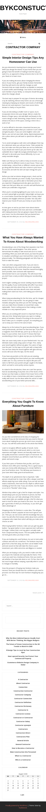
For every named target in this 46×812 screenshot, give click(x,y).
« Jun (22, 795)
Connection (23, 687)
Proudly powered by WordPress (16, 805)
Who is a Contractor (23, 760)
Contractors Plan (23, 737)
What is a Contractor (23, 756)
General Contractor (23, 744)
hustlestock (23, 808)
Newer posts (37, 593)
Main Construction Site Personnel (23, 752)
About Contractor (23, 683)
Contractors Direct (23, 733)
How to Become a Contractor (23, 748)
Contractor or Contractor (23, 718)
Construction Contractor (23, 691)
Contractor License (23, 714)
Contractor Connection (23, 699)
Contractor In (23, 710)
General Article (23, 740)
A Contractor (23, 679)
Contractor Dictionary (23, 706)
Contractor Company (23, 54)
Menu (24, 37)
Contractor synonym (23, 725)
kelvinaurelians (32, 222)
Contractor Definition (23, 702)
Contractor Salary (23, 721)
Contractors (23, 729)
